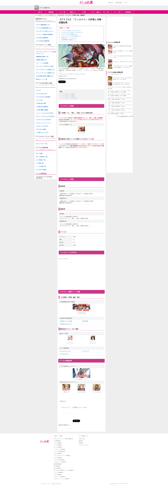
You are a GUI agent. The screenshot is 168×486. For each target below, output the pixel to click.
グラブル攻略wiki (58, 443)
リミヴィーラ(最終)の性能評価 (44, 34)
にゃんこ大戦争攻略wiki (59, 451)
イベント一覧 (116, 12)
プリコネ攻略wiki (58, 453)
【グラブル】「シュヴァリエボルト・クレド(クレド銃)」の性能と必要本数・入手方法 (120, 113)
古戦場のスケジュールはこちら (69, 38)
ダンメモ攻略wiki (58, 474)
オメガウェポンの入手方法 (43, 119)
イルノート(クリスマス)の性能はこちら (71, 36)
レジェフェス (85, 351)
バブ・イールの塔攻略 (42, 63)
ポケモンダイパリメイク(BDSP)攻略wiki (63, 438)
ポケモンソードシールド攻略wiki (61, 478)
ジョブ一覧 (62, 12)
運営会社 (81, 440)
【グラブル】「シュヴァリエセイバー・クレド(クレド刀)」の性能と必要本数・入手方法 (120, 109)
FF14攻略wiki (57, 466)
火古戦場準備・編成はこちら (68, 39)
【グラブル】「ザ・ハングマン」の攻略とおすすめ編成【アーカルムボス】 (122, 66)
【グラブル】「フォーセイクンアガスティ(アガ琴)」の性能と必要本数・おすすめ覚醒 (119, 95)
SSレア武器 (39, 153)
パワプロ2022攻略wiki (59, 459)
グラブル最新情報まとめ (43, 24)
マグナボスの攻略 (41, 129)
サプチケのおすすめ (41, 93)
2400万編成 (85, 321)
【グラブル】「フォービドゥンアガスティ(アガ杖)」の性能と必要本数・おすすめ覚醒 (119, 91)
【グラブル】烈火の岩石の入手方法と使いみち (122, 56)
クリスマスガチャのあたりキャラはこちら (72, 32)
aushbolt (65, 76)
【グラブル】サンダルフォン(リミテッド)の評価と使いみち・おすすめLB (122, 83)
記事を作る (110, 2)
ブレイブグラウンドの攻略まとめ (45, 69)
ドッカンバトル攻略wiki (59, 449)
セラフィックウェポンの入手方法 (45, 116)
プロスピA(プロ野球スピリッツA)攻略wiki (64, 470)
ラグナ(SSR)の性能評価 (42, 41)
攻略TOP (40, 12)
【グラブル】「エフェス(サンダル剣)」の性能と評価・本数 (120, 87)
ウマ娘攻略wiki (57, 440)
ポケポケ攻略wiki (58, 457)
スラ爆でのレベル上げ (42, 132)
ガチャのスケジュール (65, 351)
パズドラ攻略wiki (58, 445)
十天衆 (84, 12)
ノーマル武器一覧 (41, 166)
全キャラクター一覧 (41, 143)
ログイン (126, 2)
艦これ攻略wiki (57, 468)
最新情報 (51, 12)
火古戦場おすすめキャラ (65, 324)
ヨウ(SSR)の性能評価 (42, 37)
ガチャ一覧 (106, 12)
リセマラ (38, 90)
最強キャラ (73, 12)
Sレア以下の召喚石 (41, 169)
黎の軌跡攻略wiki (58, 464)
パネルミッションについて (43, 123)
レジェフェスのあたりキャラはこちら (71, 30)
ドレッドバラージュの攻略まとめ (45, 72)
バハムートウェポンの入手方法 (44, 113)
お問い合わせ (82, 438)
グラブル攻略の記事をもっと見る (125, 116)
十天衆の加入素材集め (42, 106)
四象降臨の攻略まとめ (42, 56)
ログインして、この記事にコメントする (74, 407)
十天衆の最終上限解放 (42, 110)
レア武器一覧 (39, 163)
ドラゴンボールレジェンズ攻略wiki (62, 455)
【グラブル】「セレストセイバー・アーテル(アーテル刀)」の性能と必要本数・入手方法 (120, 105)
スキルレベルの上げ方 (42, 126)
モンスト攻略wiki (58, 447)
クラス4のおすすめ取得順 (43, 97)
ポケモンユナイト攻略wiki (60, 462)
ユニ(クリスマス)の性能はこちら (69, 34)
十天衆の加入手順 (41, 103)
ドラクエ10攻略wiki (58, 472)
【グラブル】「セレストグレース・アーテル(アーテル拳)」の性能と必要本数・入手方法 (120, 102)
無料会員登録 (118, 2)
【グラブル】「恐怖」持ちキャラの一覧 (122, 61)
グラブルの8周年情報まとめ (43, 28)
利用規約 (81, 443)
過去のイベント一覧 (41, 79)
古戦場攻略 (128, 12)
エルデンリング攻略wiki (59, 476)
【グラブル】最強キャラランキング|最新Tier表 (122, 51)
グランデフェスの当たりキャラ (44, 31)
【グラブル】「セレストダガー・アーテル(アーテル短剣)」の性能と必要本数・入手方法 (120, 98)
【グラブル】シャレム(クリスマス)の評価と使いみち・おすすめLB (122, 78)
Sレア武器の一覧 (40, 160)
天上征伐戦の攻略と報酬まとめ (44, 76)
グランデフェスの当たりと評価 (44, 66)
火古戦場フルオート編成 (65, 321)
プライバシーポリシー (84, 445)
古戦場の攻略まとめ (41, 59)
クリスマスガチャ (64, 353)
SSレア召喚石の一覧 (41, 156)
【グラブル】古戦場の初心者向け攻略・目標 (122, 46)
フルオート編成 (95, 12)
